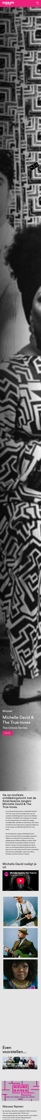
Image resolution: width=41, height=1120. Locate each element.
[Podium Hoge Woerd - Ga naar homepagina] (8, 3)
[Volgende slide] (36, 165)
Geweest (7, 733)
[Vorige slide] (32, 167)
